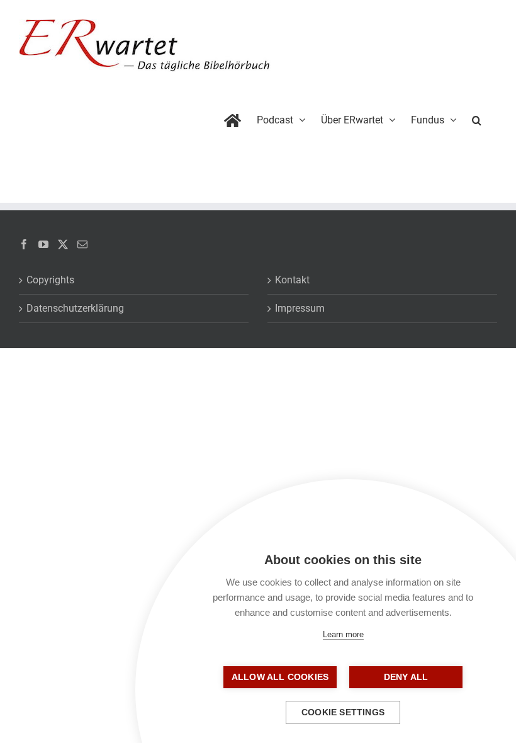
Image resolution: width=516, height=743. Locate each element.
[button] (476, 117)
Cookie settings (342, 712)
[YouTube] (43, 244)
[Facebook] (24, 244)
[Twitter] (63, 244)
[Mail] (82, 244)
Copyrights (50, 280)
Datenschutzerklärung (75, 308)
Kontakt (292, 280)
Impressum (300, 308)
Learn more (343, 634)
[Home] (232, 117)
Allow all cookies (280, 677)
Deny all (406, 677)
